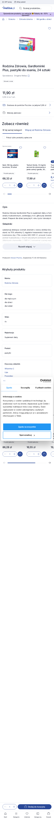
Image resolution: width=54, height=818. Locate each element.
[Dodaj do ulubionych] (49, 28)
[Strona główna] (3, 19)
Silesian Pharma (16, 258)
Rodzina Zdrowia (11, 283)
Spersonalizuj (25, 435)
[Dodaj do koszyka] (20, 185)
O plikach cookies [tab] (43, 388)
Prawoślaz (9, 376)
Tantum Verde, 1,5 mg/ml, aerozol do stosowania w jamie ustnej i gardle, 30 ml (36, 167)
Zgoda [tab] (9, 388)
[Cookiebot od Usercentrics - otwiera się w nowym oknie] (40, 380)
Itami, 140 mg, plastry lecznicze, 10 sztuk (10, 166)
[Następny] (49, 194)
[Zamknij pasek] (50, 14)
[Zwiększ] (14, 806)
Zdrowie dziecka (26, 19)
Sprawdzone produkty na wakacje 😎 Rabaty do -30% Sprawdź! (25, 14)
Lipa (6, 372)
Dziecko (12, 19)
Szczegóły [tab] (25, 388)
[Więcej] (49, 113)
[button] (28, 76)
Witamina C (9, 368)
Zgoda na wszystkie (27, 427)
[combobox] (34, 8)
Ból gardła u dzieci (44, 19)
